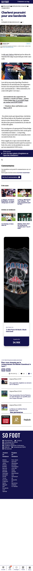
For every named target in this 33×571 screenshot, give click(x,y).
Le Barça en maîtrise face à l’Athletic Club (14, 403)
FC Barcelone (14, 482)
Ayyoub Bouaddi (4, 470)
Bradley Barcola (4, 467)
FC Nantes (15, 486)
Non (8, 370)
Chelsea (14, 485)
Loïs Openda (4, 490)
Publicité (6, 447)
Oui (3, 370)
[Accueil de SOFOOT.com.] (5, 2)
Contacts (19, 440)
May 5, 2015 (8, 108)
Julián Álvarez (4, 464)
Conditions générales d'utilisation (14, 445)
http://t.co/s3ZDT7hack (20, 100)
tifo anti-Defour (8, 54)
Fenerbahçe (15, 466)
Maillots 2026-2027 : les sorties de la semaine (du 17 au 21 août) (24, 216)
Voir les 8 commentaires (10, 177)
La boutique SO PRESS (11, 442)
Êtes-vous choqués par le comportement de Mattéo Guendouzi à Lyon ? (16, 364)
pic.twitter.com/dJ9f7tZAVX (13, 102)
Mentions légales (9, 444)
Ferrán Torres (4, 477)
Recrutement (8, 449)
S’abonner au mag (23, 1)
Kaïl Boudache (5, 487)
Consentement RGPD (19, 447)
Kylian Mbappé (4, 484)
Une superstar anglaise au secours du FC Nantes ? (13, 378)
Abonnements (8, 440)
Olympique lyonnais (15, 464)
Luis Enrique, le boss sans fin (7, 214)
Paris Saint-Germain (15, 460)
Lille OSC (14, 468)
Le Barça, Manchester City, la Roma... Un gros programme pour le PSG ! (25, 192)
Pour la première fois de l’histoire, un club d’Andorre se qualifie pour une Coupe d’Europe (15, 390)
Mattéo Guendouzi (5, 460)
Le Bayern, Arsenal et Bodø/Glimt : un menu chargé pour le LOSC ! (8, 191)
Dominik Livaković (5, 480)
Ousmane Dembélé (5, 474)
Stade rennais (14, 470)
